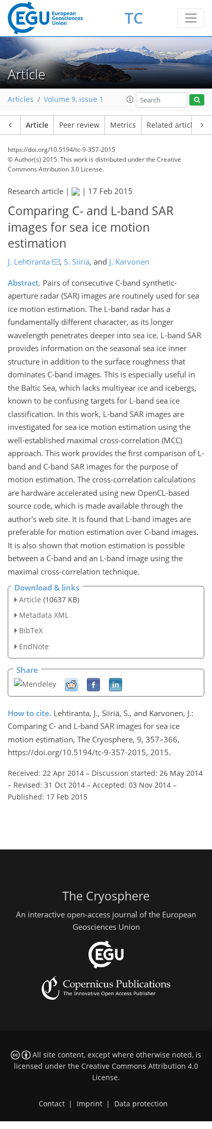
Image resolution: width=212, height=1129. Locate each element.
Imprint (89, 1103)
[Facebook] (93, 684)
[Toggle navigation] (190, 18)
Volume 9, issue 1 (73, 99)
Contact (52, 1103)
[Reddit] (71, 684)
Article (37, 125)
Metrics (123, 125)
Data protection (141, 1103)
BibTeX (31, 630)
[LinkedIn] (115, 684)
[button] (130, 99)
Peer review (79, 125)
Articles (20, 99)
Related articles (173, 125)
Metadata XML (43, 615)
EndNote (34, 646)
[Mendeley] (35, 683)
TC (134, 17)
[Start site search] (196, 100)
